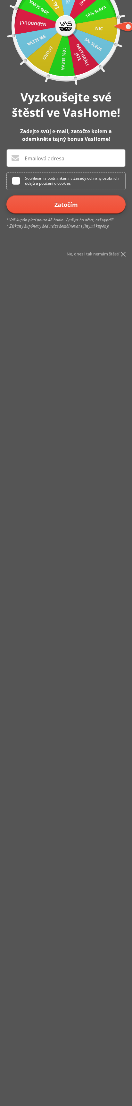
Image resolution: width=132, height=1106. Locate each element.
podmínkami (58, 178)
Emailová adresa (44, 158)
